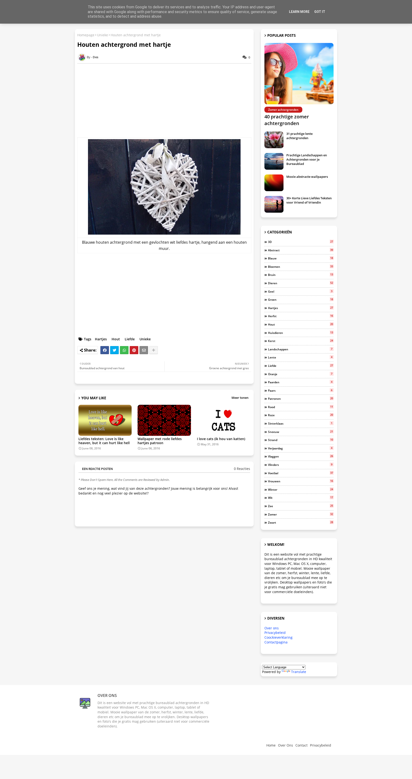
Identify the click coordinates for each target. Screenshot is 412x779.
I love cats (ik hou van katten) (221, 439)
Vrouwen (300, 481)
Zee (300, 506)
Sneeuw (300, 432)
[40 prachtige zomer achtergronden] (299, 73)
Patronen (300, 398)
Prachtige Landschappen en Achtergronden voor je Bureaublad (306, 159)
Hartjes (101, 339)
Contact (301, 745)
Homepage (85, 35)
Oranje (300, 374)
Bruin (300, 275)
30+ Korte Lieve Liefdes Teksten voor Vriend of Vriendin (309, 200)
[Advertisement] (166, 100)
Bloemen (300, 266)
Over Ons (285, 745)
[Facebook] (104, 350)
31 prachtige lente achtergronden (299, 136)
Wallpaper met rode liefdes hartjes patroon (160, 441)
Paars (300, 390)
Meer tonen (240, 397)
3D (300, 242)
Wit (300, 497)
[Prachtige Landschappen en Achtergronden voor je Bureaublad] (273, 161)
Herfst (300, 316)
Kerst (300, 341)
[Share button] (153, 350)
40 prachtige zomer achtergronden (286, 119)
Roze (300, 415)
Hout (116, 339)
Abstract (300, 250)
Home (271, 745)
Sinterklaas (300, 423)
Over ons (271, 628)
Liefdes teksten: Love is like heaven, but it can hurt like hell (104, 441)
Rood (300, 407)
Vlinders (300, 465)
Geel (300, 291)
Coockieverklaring (278, 637)
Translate (298, 671)
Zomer (300, 514)
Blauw (300, 258)
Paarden (300, 382)
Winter (300, 489)
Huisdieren (300, 333)
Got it (319, 12)
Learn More (299, 12)
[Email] (143, 350)
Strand (300, 440)
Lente (300, 357)
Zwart (300, 522)
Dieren (300, 283)
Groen (300, 299)
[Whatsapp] (124, 350)
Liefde (130, 339)
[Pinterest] (134, 350)
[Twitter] (114, 350)
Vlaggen (300, 456)
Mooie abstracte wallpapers (307, 176)
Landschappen (300, 349)
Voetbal (300, 473)
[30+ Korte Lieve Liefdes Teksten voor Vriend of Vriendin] (273, 204)
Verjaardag (300, 448)
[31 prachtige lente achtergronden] (273, 140)
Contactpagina (276, 642)
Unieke (102, 35)
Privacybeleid (275, 632)
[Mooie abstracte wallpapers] (273, 182)
